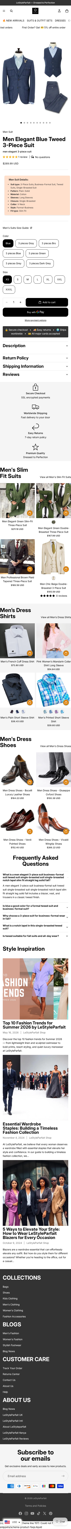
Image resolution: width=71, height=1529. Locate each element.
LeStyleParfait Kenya (14, 1432)
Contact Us (9, 1379)
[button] (10, 156)
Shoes (6, 1292)
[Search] (11, 11)
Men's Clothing (11, 1304)
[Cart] (67, 11)
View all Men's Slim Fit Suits (55, 477)
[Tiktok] (39, 1513)
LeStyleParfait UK (13, 1414)
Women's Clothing (13, 1310)
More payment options (35, 320)
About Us (8, 1385)
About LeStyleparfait (14, 1426)
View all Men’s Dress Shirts (56, 617)
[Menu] (4, 11)
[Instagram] (26, 1513)
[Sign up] (63, 1476)
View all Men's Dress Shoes (55, 746)
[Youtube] (32, 1513)
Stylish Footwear (12, 1345)
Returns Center (11, 1374)
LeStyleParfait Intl (13, 1420)
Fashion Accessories (14, 1316)
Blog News (9, 1351)
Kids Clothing (10, 1298)
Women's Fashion (12, 1339)
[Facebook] (20, 1513)
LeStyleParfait (40, 1498)
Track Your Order (12, 1368)
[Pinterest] (51, 1513)
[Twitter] (45, 1513)
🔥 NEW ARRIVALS (13, 20)
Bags (5, 1286)
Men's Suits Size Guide (16, 227)
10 (50, 122)
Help (5, 1391)
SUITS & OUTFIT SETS (39, 20)
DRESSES (60, 20)
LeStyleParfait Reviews (16, 1438)
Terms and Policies (35, 1505)
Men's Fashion (11, 1333)
